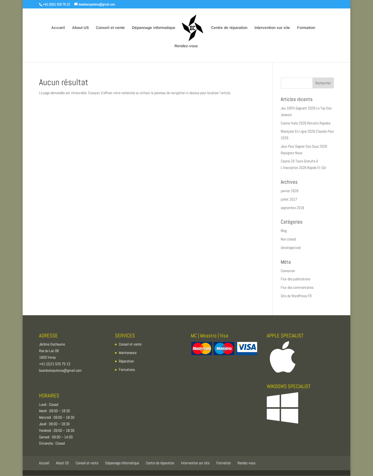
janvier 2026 (289, 190)
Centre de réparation (229, 28)
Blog (284, 230)
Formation (306, 28)
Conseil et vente (110, 28)
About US (80, 28)
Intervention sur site (272, 28)
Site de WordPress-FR (296, 295)
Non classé (288, 239)
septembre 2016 (292, 207)
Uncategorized (291, 247)
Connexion (288, 270)
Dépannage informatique (153, 28)
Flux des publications (295, 278)
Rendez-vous (186, 46)
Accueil (58, 28)
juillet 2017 (289, 199)
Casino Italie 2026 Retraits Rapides (305, 123)
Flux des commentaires (297, 287)
